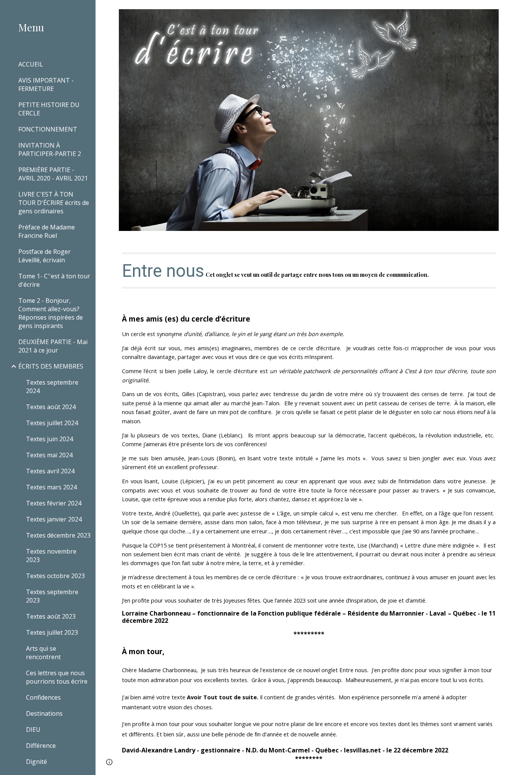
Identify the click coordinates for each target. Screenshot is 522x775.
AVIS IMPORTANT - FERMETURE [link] (46, 84)
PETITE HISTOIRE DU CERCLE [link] (48, 109)
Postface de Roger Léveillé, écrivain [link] (44, 255)
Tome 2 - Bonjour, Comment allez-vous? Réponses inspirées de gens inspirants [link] (50, 313)
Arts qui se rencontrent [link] (43, 652)
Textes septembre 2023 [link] (52, 596)
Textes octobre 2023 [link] (55, 576)
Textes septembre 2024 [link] (52, 386)
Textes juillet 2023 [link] (52, 632)
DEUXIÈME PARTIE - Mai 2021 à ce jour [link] (53, 346)
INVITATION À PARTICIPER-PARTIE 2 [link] (49, 149)
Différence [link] (41, 745)
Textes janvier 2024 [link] (54, 519)
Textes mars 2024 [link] (51, 487)
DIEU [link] (33, 729)
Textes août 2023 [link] (51, 616)
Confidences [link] (43, 697)
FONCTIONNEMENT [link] (47, 129)
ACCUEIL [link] (30, 64)
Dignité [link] (36, 761)
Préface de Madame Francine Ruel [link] (46, 231)
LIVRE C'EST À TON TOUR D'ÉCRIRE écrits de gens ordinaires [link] (53, 202)
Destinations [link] (44, 713)
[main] (309, 270)
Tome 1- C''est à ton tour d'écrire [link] (54, 280)
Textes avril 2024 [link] (50, 471)
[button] (513, 11)
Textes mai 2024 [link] (49, 455)
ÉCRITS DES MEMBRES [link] (50, 366)
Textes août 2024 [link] (51, 407)
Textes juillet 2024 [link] (52, 423)
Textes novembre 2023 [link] (51, 555)
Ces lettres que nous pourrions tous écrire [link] (57, 677)
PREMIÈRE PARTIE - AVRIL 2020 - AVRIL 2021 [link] (53, 174)
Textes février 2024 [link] (53, 503)
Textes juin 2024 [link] (49, 439)
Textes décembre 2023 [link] (58, 535)
